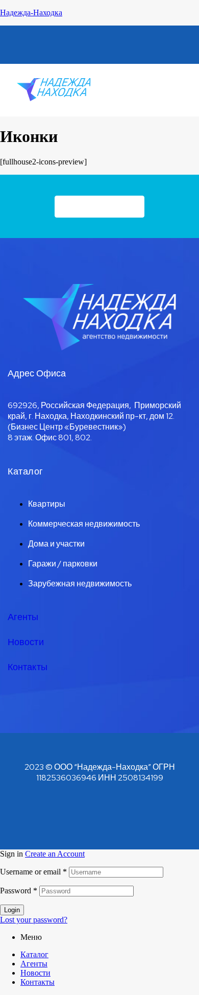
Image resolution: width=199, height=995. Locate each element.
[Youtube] (118, 44)
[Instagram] (154, 44)
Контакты (27, 667)
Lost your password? (33, 919)
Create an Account (55, 853)
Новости (26, 642)
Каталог (34, 954)
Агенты (23, 617)
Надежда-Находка (31, 12)
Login (12, 910)
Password (18, 890)
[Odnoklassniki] (81, 44)
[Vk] (44, 44)
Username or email (33, 871)
